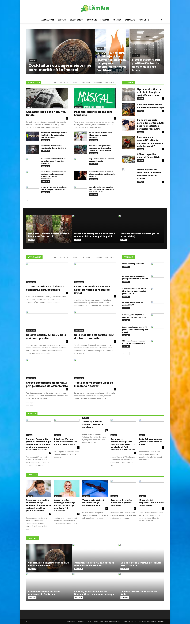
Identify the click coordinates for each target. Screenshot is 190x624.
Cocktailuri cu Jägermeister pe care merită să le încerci (48, 564)
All (55, 83)
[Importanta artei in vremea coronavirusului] (80, 162)
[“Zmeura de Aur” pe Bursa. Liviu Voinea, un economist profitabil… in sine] (157, 291)
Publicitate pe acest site (147, 622)
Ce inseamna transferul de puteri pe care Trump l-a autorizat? (53, 161)
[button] (161, 20)
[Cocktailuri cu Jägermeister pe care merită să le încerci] (49, 558)
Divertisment (76, 20)
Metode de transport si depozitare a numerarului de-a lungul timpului (94, 235)
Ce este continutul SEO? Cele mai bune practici (46, 336)
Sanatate (130, 20)
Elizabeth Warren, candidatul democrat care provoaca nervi (65, 442)
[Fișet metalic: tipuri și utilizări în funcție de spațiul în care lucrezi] (128, 94)
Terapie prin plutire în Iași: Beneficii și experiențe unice (93, 503)
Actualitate (47, 20)
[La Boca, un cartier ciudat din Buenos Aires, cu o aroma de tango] (95, 586)
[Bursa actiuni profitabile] (157, 267)
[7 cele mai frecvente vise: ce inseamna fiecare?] (95, 369)
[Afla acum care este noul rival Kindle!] (47, 98)
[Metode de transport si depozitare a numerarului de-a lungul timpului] (95, 229)
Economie (92, 20)
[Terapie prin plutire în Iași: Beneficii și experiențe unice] (95, 488)
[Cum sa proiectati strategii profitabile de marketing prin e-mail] (157, 330)
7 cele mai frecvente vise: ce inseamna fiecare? (93, 384)
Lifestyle (104, 20)
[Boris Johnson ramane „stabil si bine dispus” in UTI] (151, 427)
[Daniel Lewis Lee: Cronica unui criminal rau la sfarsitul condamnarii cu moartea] (80, 190)
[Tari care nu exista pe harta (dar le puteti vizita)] (141, 229)
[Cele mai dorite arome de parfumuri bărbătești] (128, 109)
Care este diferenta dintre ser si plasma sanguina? (121, 503)
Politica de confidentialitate (110, 622)
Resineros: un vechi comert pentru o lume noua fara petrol (49, 235)
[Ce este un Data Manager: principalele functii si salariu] (157, 279)
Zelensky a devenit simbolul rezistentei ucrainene (92, 424)
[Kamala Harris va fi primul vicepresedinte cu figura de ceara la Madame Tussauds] (80, 175)
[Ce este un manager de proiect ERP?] (157, 305)
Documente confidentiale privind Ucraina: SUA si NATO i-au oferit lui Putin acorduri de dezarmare (123, 444)
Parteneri (81, 622)
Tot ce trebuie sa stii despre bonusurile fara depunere (45, 288)
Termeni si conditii (129, 622)
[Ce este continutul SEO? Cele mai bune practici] (47, 321)
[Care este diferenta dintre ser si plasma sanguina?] (123, 488)
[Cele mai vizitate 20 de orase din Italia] (141, 586)
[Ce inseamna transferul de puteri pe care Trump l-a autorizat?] (32, 162)
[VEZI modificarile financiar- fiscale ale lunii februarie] (157, 344)
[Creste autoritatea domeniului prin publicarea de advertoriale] (47, 369)
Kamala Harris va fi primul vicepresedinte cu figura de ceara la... (102, 174)
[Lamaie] (95, 8)
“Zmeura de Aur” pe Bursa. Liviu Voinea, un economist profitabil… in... (134, 291)
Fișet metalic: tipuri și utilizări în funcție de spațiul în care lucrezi (149, 92)
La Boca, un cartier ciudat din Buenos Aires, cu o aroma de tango (94, 593)
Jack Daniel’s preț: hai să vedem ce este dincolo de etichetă (94, 564)
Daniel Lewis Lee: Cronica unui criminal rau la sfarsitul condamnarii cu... (102, 189)
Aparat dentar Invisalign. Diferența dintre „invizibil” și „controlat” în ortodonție (64, 505)
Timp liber (144, 20)
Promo (100, 48)
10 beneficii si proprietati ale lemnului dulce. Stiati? (151, 503)
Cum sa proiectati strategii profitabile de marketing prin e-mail (135, 329)
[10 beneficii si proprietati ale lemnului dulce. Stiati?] (151, 488)
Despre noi (71, 622)
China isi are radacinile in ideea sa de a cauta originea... (100, 135)
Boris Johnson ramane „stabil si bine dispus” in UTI (150, 442)
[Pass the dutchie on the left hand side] (95, 98)
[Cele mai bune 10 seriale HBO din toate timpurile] (95, 321)
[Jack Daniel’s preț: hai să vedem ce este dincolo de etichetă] (95, 558)
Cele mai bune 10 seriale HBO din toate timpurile (94, 336)
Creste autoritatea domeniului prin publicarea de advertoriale (47, 384)
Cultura (62, 20)
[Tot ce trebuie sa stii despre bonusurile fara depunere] (47, 273)
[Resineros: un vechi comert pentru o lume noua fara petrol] (49, 229)
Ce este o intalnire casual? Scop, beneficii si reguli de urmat (92, 290)
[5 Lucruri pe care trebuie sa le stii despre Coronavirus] (32, 190)
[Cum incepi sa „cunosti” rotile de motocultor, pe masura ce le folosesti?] (128, 142)
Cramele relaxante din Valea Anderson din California (44, 593)
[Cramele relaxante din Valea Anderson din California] (49, 586)
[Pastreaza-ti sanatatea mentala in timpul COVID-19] (32, 149)
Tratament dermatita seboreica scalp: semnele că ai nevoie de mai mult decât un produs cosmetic (38, 505)
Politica (117, 20)
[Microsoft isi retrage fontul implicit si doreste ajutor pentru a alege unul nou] (32, 136)
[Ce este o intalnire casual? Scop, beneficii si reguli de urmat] (95, 273)
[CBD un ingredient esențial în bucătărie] (128, 159)
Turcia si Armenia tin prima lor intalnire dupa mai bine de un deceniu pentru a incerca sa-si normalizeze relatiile (38, 444)
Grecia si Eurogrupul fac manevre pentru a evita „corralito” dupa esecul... (100, 148)
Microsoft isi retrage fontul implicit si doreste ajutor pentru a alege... (54, 135)
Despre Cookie (92, 622)
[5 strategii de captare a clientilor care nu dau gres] (157, 318)
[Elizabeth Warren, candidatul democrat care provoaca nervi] (66, 427)
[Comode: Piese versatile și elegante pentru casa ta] (141, 558)
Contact (161, 622)
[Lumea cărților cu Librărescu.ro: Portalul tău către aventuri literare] (128, 174)
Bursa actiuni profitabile (133, 264)
